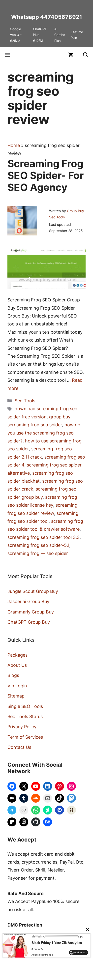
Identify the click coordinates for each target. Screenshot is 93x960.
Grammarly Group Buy (30, 611)
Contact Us (19, 747)
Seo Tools (25, 400)
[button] (85, 54)
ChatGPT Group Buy (28, 622)
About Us (17, 665)
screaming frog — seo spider (37, 553)
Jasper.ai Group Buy (28, 601)
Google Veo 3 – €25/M (16, 35)
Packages (17, 655)
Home (13, 145)
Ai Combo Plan (59, 35)
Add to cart (80, 952)
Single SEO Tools (25, 706)
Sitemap (16, 695)
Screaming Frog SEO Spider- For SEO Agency (45, 175)
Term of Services (25, 737)
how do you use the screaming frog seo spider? (43, 432)
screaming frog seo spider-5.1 (38, 545)
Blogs (13, 675)
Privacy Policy (21, 726)
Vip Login (17, 685)
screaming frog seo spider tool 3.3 (43, 537)
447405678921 (61, 17)
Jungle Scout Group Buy (32, 591)
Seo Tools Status (25, 716)
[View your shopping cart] (70, 54)
